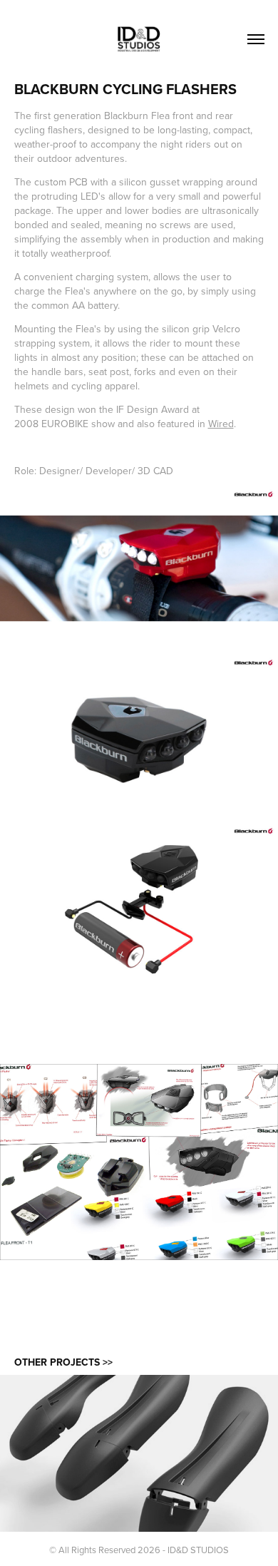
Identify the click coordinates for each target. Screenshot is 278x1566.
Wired (221, 423)
